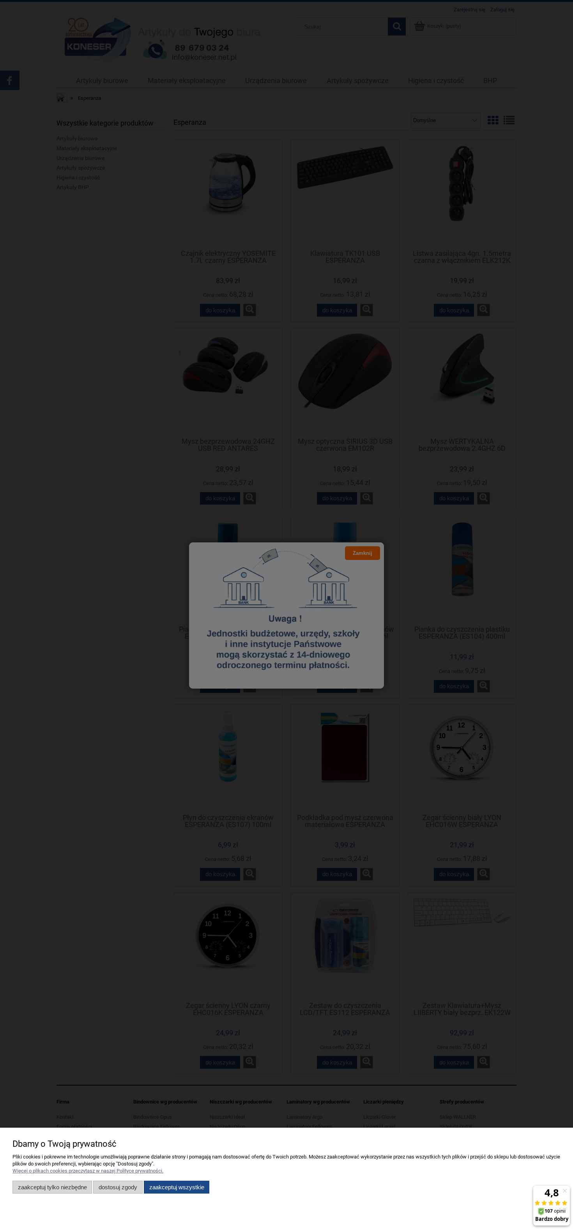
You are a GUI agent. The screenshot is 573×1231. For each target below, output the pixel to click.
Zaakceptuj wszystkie (176, 1187)
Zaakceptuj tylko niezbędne (52, 1187)
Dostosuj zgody (118, 1187)
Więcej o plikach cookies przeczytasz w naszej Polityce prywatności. (87, 1171)
